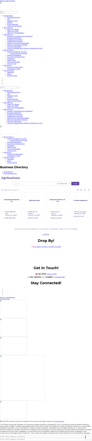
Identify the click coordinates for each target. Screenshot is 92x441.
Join (8, 19)
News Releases (32, 229)
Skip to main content (7, 1)
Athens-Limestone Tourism (17, 52)
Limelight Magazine (14, 55)
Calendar (10, 72)
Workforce (7, 65)
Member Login (12, 21)
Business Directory (13, 17)
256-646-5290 (60, 277)
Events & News (9, 70)
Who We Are (8, 28)
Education (11, 58)
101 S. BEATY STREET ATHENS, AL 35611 (47, 247)
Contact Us (61, 229)
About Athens (9, 50)
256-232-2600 (52, 274)
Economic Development (16, 57)
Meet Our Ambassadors (15, 33)
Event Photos (12, 76)
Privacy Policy (59, 421)
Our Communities (13, 62)
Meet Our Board (13, 29)
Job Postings (53, 229)
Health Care (11, 60)
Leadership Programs (14, 41)
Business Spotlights (14, 38)
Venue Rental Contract (19, 53)
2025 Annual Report (14, 26)
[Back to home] (8, 9)
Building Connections (15, 40)
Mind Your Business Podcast (17, 45)
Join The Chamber (71, 229)
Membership (8, 16)
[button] (2, 190)
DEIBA (9, 22)
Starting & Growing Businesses (18, 43)
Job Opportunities (13, 69)
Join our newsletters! (7, 297)
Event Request (12, 24)
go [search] (76, 183)
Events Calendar (43, 229)
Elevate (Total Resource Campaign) (20, 36)
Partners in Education (15, 67)
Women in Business (14, 46)
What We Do (8, 34)
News (9, 74)
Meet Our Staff (12, 31)
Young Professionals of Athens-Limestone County (25, 48)
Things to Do (11, 64)
